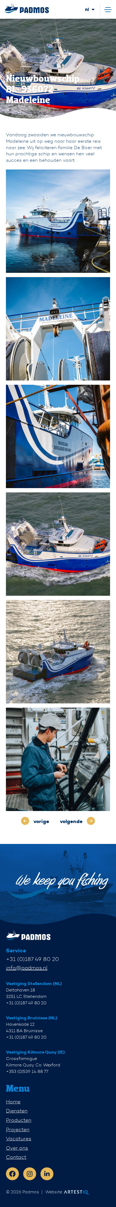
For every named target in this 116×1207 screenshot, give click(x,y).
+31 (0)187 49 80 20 (32, 959)
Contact (16, 1157)
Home (13, 1102)
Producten (18, 1120)
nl (87, 9)
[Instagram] (29, 1173)
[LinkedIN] (46, 1173)
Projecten (17, 1129)
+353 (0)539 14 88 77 (27, 1071)
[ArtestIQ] (26, 8)
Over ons (17, 1148)
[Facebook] (12, 1173)
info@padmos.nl (26, 967)
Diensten (17, 1111)
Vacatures (18, 1139)
